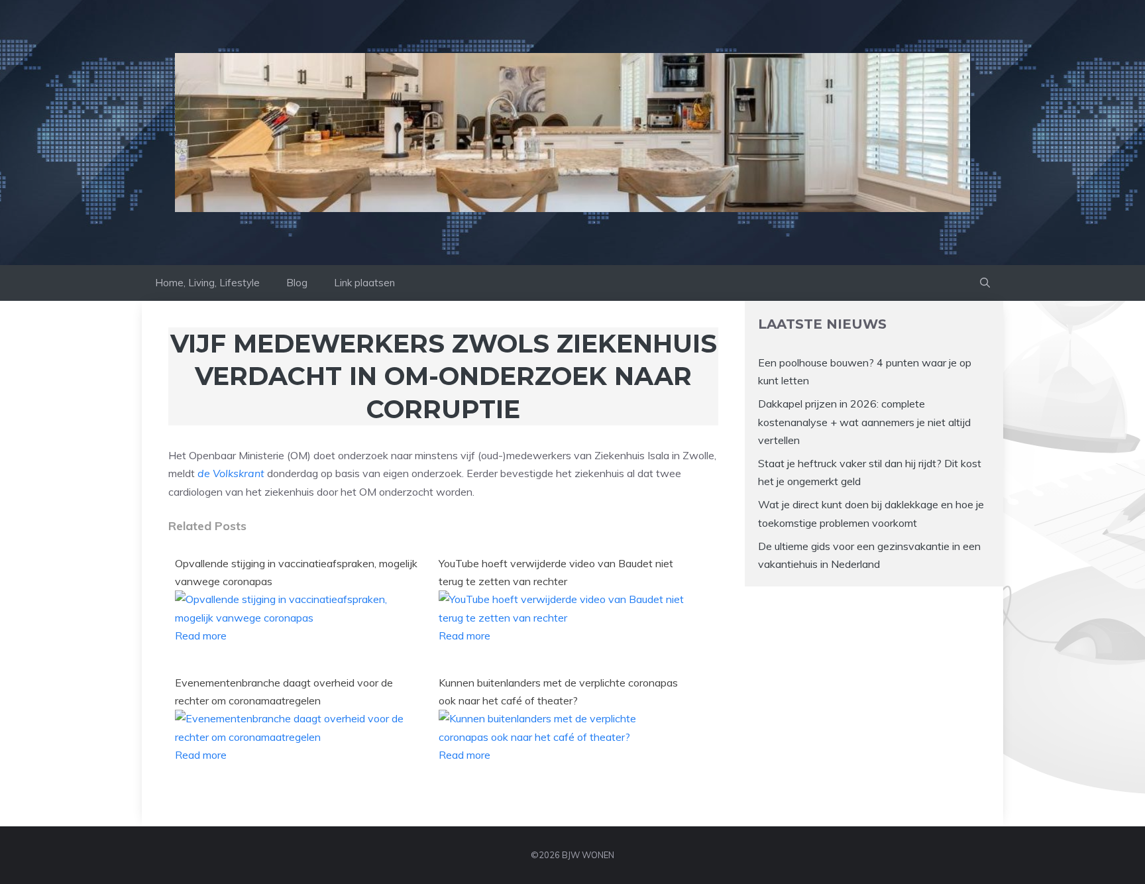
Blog (296, 282)
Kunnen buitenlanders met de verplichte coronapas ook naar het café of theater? (558, 691)
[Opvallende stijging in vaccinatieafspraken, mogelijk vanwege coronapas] (299, 617)
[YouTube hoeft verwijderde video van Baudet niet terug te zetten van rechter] (562, 617)
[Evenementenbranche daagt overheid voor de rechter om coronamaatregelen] (299, 737)
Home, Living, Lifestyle (207, 282)
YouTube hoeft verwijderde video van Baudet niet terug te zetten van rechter (556, 572)
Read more (201, 635)
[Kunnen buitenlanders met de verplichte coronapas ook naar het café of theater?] (562, 737)
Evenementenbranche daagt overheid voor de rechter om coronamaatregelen (284, 691)
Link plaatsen (364, 282)
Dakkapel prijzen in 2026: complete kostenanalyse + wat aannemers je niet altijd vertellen (864, 421)
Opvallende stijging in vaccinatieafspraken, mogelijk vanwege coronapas (296, 572)
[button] (985, 283)
